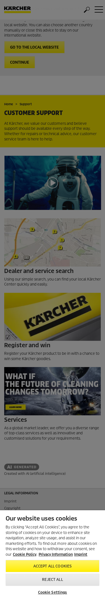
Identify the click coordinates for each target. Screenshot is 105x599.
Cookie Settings (52, 592)
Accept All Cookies (52, 566)
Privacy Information (56, 554)
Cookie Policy (24, 554)
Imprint (80, 554)
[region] (52, 554)
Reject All (52, 579)
